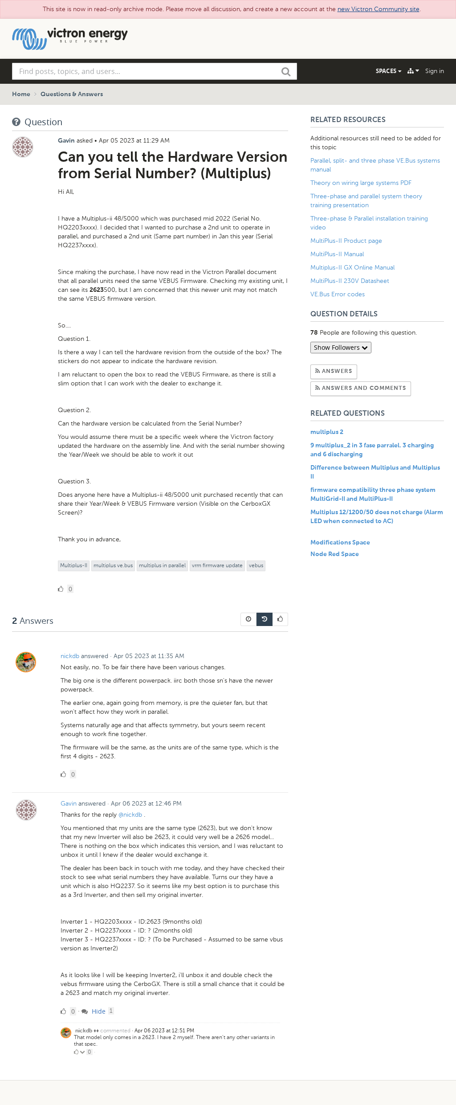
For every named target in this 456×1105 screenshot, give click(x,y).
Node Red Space (334, 554)
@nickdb (130, 815)
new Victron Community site (378, 9)
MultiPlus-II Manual (337, 254)
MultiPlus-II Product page (347, 241)
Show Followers (338, 347)
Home (21, 94)
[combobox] (154, 71)
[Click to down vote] (83, 1052)
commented (115, 1030)
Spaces (387, 71)
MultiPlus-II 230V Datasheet (350, 281)
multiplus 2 (326, 432)
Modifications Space (340, 543)
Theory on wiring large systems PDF (360, 183)
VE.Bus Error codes (337, 294)
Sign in (434, 71)
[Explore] (413, 71)
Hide (98, 1011)
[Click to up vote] (76, 1052)
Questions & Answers (72, 94)
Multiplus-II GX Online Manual (352, 267)
